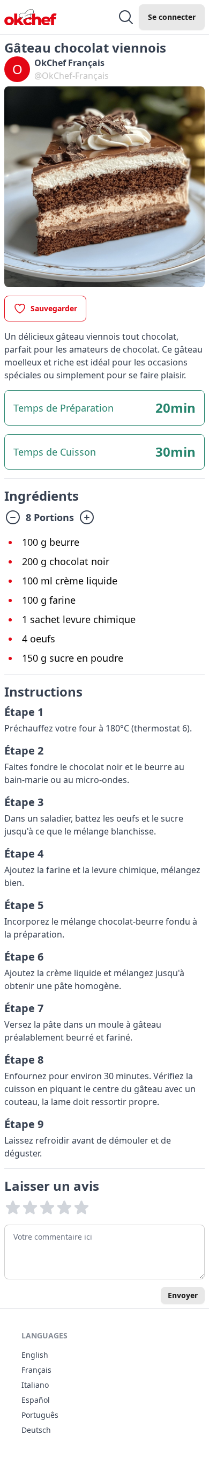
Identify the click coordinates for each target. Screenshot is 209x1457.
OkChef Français (69, 63)
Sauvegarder (54, 308)
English (34, 1355)
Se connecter (172, 17)
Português (39, 1415)
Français (36, 1370)
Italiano (35, 1385)
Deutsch (36, 1430)
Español (35, 1400)
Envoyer (183, 1295)
